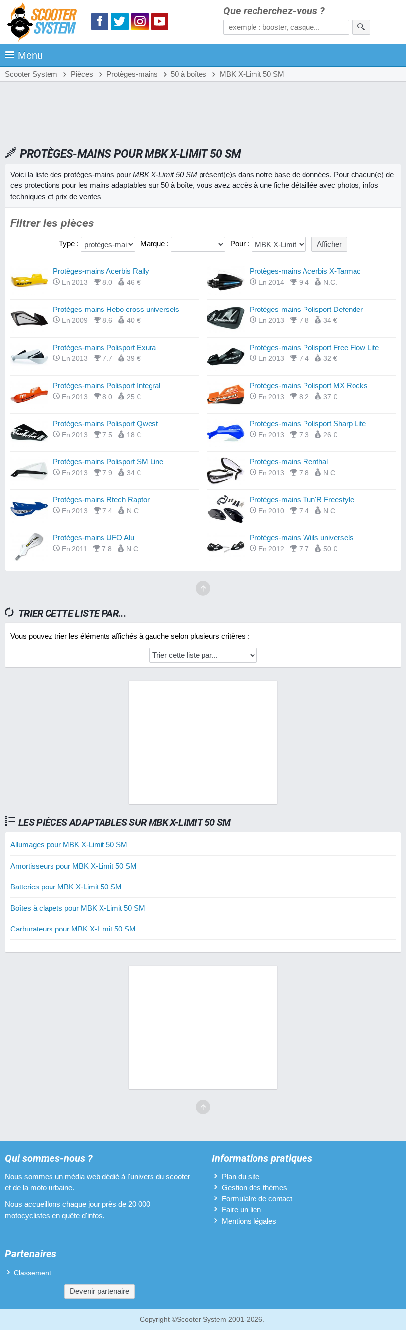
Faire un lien (241, 1209)
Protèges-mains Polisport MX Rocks (309, 385)
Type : (70, 243)
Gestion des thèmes (254, 1187)
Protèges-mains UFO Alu (93, 537)
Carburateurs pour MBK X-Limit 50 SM (73, 929)
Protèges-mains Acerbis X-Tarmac (305, 271)
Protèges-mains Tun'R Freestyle (302, 499)
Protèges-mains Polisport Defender (306, 309)
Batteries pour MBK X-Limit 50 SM (66, 887)
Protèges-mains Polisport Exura (104, 347)
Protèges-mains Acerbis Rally (101, 271)
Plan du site (240, 1176)
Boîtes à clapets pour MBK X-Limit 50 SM (77, 908)
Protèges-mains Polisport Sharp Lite (308, 423)
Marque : (155, 243)
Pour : (241, 243)
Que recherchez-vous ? (274, 11)
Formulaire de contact (257, 1199)
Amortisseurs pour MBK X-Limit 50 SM (73, 866)
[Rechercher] (361, 27)
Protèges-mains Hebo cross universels (116, 309)
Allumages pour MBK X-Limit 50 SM (68, 845)
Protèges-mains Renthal (289, 461)
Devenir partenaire (99, 1291)
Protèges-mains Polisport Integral (106, 385)
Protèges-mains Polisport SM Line (108, 461)
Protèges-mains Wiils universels (302, 537)
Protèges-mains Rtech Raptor (101, 499)
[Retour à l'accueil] (44, 23)
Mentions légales (249, 1221)
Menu (30, 55)
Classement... (35, 1273)
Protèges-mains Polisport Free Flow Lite (314, 347)
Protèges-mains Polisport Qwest (105, 423)
